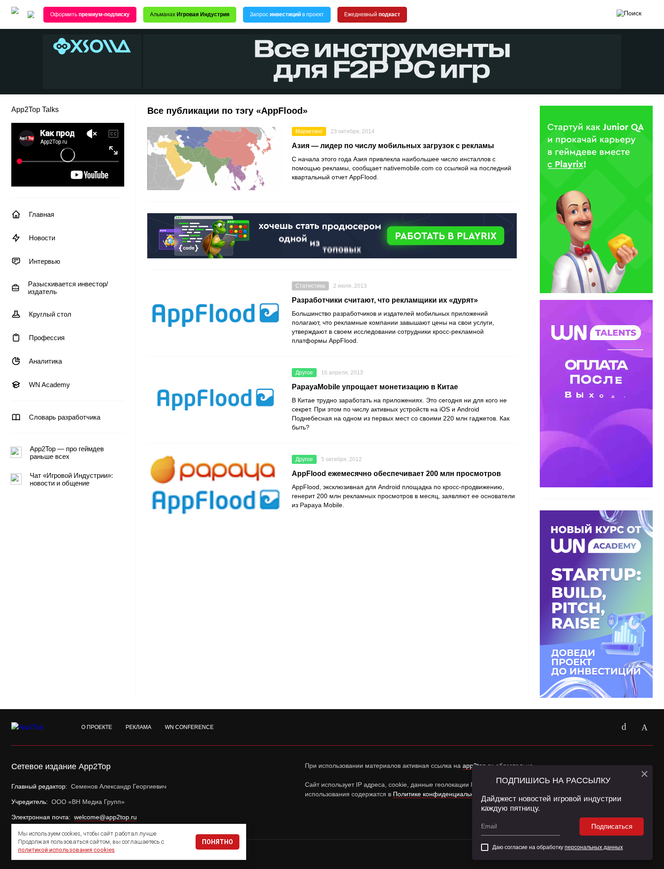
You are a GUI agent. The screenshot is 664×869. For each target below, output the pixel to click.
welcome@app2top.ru (105, 817)
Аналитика (45, 361)
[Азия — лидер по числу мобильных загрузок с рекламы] (215, 158)
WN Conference (189, 727)
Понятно (217, 842)
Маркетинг (309, 131)
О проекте (96, 727)
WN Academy (49, 384)
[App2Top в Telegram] (644, 727)
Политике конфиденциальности (440, 794)
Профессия (47, 337)
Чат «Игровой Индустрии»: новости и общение (71, 479)
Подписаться (611, 826)
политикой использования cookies (66, 849)
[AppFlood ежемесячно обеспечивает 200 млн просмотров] (215, 486)
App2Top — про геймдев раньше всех (67, 452)
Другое (304, 372)
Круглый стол (50, 314)
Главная (41, 214)
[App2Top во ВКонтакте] (624, 727)
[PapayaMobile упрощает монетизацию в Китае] (215, 399)
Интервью (44, 261)
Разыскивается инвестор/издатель (68, 287)
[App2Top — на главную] (36, 727)
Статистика (310, 286)
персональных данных (594, 847)
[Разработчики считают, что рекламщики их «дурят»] (215, 313)
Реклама (138, 727)
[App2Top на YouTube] (603, 727)
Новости (42, 238)
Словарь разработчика (64, 417)
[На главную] (15, 15)
